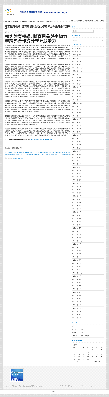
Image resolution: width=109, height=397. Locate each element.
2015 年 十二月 (78, 183)
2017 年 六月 (77, 151)
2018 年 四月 (77, 125)
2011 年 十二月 (78, 308)
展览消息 (49, 21)
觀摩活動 (32, 21)
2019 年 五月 (77, 90)
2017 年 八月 (77, 145)
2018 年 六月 (77, 122)
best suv (78, 386)
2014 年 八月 (77, 218)
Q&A (102, 20)
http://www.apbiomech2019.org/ (41, 139)
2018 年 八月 (77, 116)
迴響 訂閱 (78, 332)
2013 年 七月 (77, 247)
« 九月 (79, 361)
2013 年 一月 (77, 266)
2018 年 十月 (77, 109)
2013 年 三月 (77, 260)
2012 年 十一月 (78, 273)
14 (74, 354)
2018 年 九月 (77, 112)
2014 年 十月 (77, 212)
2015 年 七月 (77, 193)
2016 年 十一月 (78, 161)
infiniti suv (94, 386)
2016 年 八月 (77, 167)
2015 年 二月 (77, 209)
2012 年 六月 (77, 289)
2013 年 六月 (77, 250)
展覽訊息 (15, 21)
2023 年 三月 (77, 52)
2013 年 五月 (77, 253)
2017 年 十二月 (78, 138)
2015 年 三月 (77, 205)
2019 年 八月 (77, 80)
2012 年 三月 (77, 298)
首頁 (72, 20)
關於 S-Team (89, 20)
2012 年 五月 (77, 292)
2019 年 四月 (77, 93)
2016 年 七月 (77, 170)
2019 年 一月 (77, 100)
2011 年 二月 (77, 318)
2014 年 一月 (77, 237)
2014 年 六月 (77, 225)
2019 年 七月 (77, 84)
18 (92, 354)
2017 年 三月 (77, 157)
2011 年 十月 (77, 311)
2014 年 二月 (77, 234)
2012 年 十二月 (78, 270)
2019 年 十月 (77, 74)
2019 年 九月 (77, 77)
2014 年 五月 (77, 228)
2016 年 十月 (77, 164)
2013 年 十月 (77, 244)
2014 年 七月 (77, 221)
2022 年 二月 (77, 55)
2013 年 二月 (77, 263)
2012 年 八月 (77, 282)
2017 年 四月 (77, 154)
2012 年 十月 (77, 276)
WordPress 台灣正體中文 (81, 336)
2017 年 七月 (77, 148)
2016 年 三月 (77, 180)
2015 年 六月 (77, 196)
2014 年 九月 (77, 215)
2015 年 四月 (77, 202)
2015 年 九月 (77, 189)
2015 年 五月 (77, 199)
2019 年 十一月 (78, 71)
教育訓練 (40, 21)
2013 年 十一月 (78, 241)
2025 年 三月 (77, 48)
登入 (74, 326)
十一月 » (97, 361)
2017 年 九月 (77, 141)
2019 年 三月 (77, 96)
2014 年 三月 (77, 231)
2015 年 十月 (77, 186)
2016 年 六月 (77, 173)
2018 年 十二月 (78, 103)
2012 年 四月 (77, 295)
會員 (97, 20)
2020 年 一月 (77, 64)
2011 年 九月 (77, 314)
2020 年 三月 (77, 58)
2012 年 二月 (77, 302)
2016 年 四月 (77, 177)
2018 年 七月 (77, 119)
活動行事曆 (79, 20)
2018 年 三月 (77, 128)
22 (79, 357)
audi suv (89, 386)
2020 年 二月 (77, 61)
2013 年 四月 (77, 257)
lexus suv (102, 386)
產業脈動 (24, 21)
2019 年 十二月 (78, 68)
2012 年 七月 (77, 286)
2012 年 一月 (77, 305)
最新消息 (7, 21)
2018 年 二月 (77, 132)
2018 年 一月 (77, 135)
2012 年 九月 (77, 279)
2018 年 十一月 (78, 106)
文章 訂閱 (78, 329)
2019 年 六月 (77, 87)
